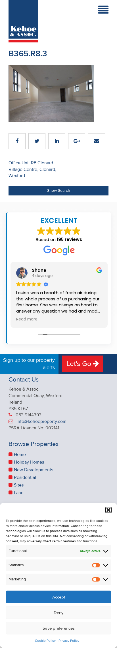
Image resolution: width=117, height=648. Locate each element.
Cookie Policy (45, 641)
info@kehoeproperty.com (41, 421)
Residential (25, 477)
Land (19, 493)
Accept (58, 597)
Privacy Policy (68, 641)
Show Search (58, 190)
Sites (19, 485)
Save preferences (59, 628)
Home (20, 454)
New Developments (33, 470)
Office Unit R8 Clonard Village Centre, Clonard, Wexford (32, 169)
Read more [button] (26, 319)
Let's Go (79, 363)
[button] (108, 510)
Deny (58, 612)
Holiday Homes (29, 462)
